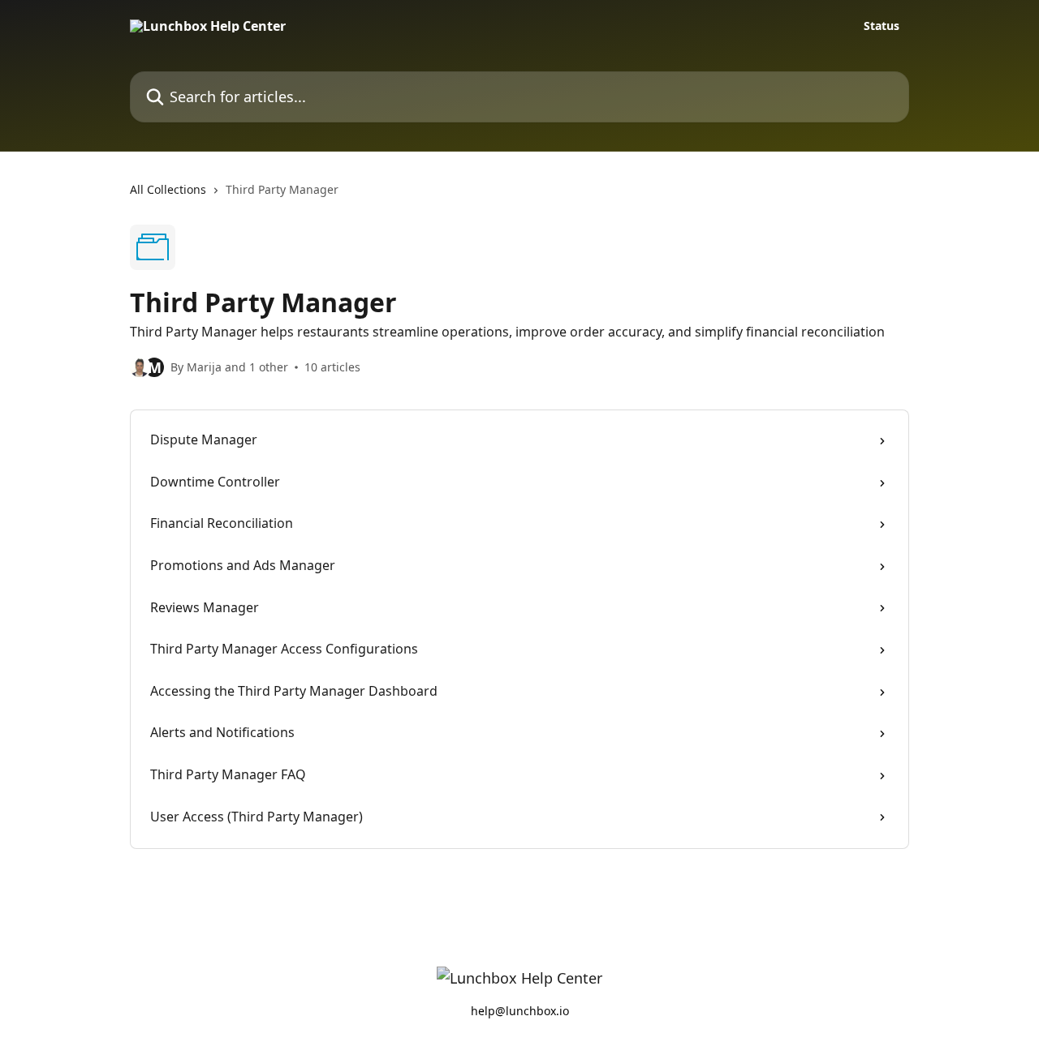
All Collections (168, 189)
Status (881, 26)
